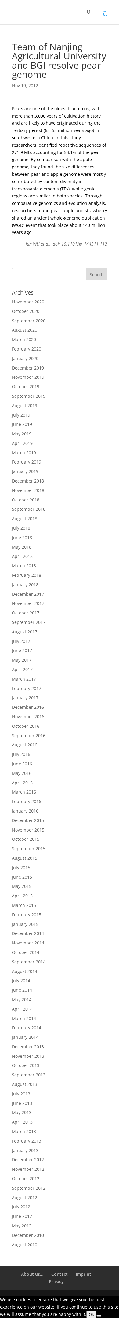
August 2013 (24, 1084)
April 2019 (22, 443)
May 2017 (21, 660)
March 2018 (24, 566)
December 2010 (28, 1235)
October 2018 (25, 500)
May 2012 (21, 1226)
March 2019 (24, 453)
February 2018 (26, 575)
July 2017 (21, 641)
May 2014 (21, 999)
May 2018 (21, 547)
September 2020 (28, 321)
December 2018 (28, 481)
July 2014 (21, 980)
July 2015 (21, 867)
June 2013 (22, 1103)
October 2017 (25, 613)
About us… (32, 1274)
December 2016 (28, 707)
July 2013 (21, 1094)
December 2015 (28, 820)
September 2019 (28, 396)
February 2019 (26, 462)
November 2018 (28, 490)
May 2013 (21, 1112)
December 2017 (28, 594)
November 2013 (28, 1056)
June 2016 (22, 764)
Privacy (56, 1281)
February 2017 (26, 688)
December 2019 (28, 368)
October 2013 (25, 1065)
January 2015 (25, 924)
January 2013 (25, 1150)
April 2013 (22, 1122)
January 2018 (25, 585)
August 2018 (24, 518)
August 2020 (24, 330)
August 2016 (24, 745)
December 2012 (28, 1159)
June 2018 (22, 537)
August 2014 (24, 971)
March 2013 (24, 1131)
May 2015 (21, 886)
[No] (98, 1316)
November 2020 (28, 302)
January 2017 (25, 697)
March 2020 (24, 339)
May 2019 (21, 434)
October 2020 (25, 311)
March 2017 (24, 679)
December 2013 (28, 1047)
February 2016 (26, 801)
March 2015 (24, 905)
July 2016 (21, 754)
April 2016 (22, 783)
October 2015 (25, 839)
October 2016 (25, 726)
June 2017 (22, 650)
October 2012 (25, 1178)
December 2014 (28, 933)
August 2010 (24, 1245)
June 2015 (22, 877)
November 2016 (28, 716)
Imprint (83, 1274)
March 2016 (24, 792)
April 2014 (22, 1009)
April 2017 (22, 669)
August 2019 (24, 405)
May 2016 (21, 773)
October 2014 (25, 952)
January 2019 (25, 471)
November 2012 (28, 1169)
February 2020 (26, 349)
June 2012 (22, 1216)
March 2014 (24, 1018)
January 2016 (25, 811)
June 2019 (22, 424)
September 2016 (28, 735)
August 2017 (24, 632)
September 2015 (28, 848)
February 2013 (26, 1141)
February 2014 (26, 1028)
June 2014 (22, 990)
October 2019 (25, 386)
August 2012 (24, 1197)
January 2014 (25, 1037)
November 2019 (28, 377)
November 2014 (28, 943)
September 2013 (28, 1075)
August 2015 (24, 858)
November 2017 (28, 603)
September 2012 (28, 1188)
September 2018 (28, 509)
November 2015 (28, 830)
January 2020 (25, 358)
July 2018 (21, 528)
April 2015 (22, 896)
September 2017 (28, 622)
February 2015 (26, 915)
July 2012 (21, 1207)
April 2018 (22, 556)
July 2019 (21, 415)
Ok (91, 1314)
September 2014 (28, 962)
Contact (59, 1274)
